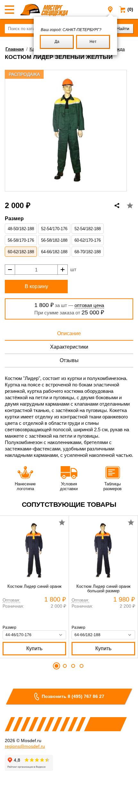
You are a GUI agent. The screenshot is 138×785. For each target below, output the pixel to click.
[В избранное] (130, 205)
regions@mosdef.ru (25, 746)
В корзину (36, 286)
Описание (69, 333)
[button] (56, 665)
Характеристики (69, 347)
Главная (14, 49)
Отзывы (69, 360)
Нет (93, 41)
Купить (34, 648)
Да (57, 41)
